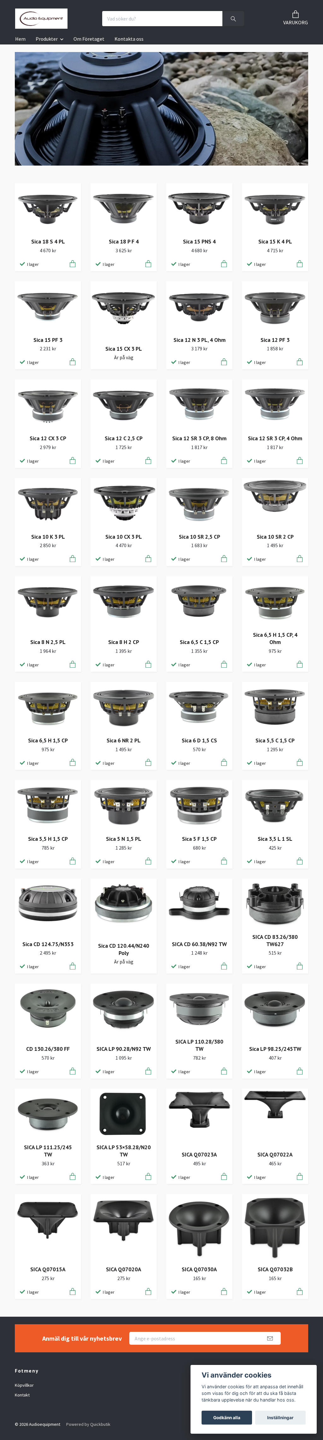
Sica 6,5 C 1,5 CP (199, 642)
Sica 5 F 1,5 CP (199, 838)
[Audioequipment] (41, 18)
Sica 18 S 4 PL (48, 241)
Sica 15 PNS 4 (199, 241)
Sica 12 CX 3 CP (48, 438)
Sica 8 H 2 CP (123, 642)
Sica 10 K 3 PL (48, 536)
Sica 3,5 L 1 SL (275, 838)
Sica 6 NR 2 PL (124, 740)
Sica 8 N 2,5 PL (48, 642)
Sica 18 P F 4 (124, 241)
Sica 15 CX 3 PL (123, 348)
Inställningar (280, 1417)
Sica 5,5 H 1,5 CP (48, 838)
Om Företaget (88, 39)
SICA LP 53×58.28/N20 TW (124, 1151)
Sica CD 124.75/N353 (47, 944)
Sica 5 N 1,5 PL (123, 838)
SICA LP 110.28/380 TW (199, 1045)
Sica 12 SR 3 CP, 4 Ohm (275, 438)
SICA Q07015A (48, 1269)
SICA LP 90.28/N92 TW (124, 1048)
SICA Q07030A (199, 1269)
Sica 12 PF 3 (275, 339)
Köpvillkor (24, 1385)
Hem (20, 39)
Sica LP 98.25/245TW (275, 1048)
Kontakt (22, 1395)
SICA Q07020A (123, 1269)
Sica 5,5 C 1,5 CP (275, 740)
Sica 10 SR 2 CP (275, 536)
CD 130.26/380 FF (48, 1048)
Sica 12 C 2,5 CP (124, 438)
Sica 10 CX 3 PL (123, 536)
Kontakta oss (129, 39)
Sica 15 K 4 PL (275, 241)
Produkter (47, 39)
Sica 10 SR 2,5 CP (199, 536)
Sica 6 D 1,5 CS (199, 740)
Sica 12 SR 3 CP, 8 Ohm (199, 438)
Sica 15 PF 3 (47, 339)
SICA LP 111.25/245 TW (48, 1151)
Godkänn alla (226, 1417)
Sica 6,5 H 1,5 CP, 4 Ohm (275, 638)
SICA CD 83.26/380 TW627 (275, 940)
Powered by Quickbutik (88, 1424)
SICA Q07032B (275, 1269)
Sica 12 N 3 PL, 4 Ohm (199, 339)
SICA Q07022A (275, 1154)
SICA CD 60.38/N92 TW (199, 944)
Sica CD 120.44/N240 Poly (123, 949)
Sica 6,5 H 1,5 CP (48, 740)
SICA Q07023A (199, 1154)
